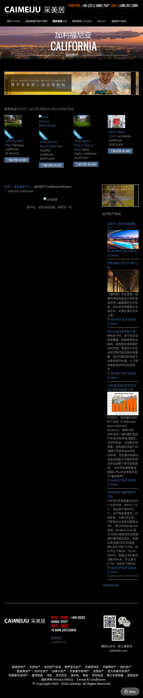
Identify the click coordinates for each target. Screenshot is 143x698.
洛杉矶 (75, 675)
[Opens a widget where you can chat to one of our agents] (130, 692)
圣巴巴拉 (61, 675)
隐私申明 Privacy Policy (57, 679)
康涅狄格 (37, 675)
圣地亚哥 (97, 675)
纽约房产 (125, 667)
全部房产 (34, 667)
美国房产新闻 (118, 21)
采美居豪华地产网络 (36, 21)
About (101, 21)
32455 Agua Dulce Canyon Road (84, 145)
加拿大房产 (59, 671)
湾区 (49, 675)
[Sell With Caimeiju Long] (71, 83)
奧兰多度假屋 (115, 675)
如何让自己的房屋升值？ (122, 331)
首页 (7, 186)
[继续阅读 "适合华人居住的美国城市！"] (123, 239)
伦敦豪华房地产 (79, 671)
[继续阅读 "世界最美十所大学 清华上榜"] (123, 280)
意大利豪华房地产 (119, 671)
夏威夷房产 (24, 671)
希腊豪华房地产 (18, 675)
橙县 (85, 675)
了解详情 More (17, 160)
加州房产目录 (52, 667)
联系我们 (56, 638)
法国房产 (98, 671)
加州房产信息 (119, 251)
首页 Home (13, 21)
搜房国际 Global (82, 21)
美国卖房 (132, 675)
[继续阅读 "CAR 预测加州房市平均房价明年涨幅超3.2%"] (123, 403)
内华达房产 (41, 671)
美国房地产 (19, 667)
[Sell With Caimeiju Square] (120, 195)
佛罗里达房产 (73, 667)
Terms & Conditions (91, 679)
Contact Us (58, 642)
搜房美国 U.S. (59, 21)
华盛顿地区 (92, 667)
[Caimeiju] (34, 8)
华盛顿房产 (109, 667)
